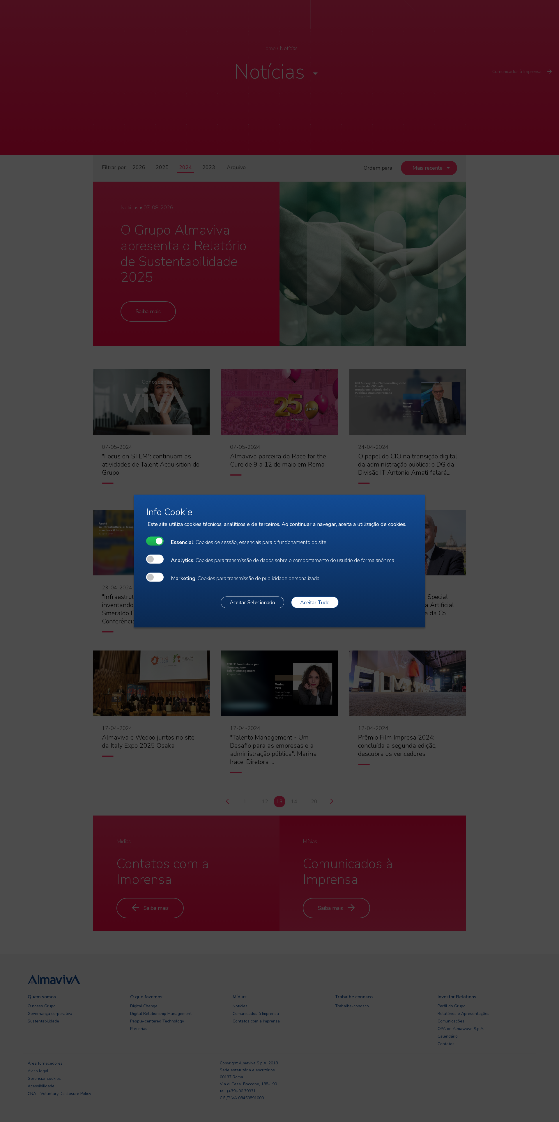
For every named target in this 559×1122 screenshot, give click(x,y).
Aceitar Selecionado (252, 602)
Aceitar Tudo (315, 602)
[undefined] (155, 541)
